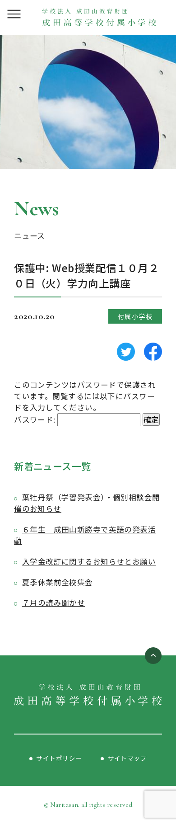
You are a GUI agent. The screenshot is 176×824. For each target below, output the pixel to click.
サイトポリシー (59, 758)
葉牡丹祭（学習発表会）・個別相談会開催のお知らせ (87, 503)
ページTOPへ (153, 655)
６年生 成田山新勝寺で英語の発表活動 (85, 535)
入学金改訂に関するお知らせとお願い (89, 561)
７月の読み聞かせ (53, 602)
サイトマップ (127, 758)
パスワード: (35, 419)
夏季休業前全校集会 (57, 582)
